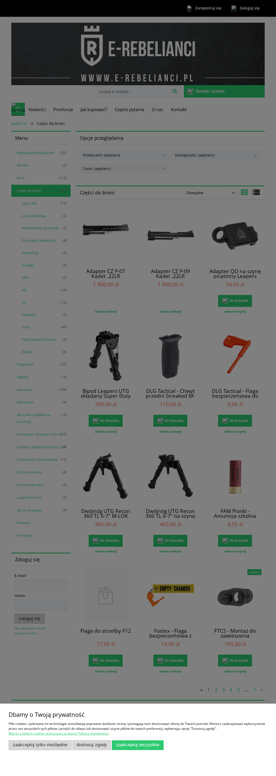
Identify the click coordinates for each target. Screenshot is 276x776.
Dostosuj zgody (92, 744)
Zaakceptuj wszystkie (137, 744)
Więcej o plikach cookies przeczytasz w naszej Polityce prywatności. (59, 733)
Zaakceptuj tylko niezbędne (40, 744)
